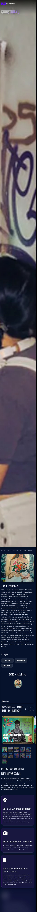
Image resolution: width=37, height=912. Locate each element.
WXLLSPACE (5, 550)
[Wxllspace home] (8, 3)
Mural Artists (16, 550)
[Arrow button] (27, 709)
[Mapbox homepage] (5, 701)
